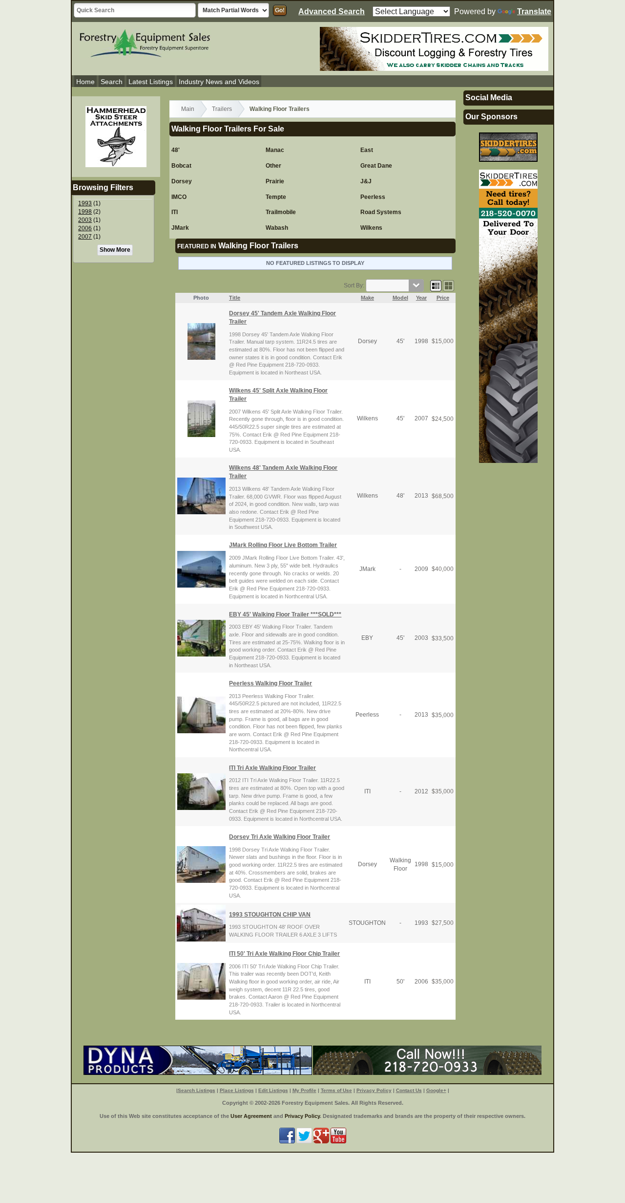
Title (234, 298)
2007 (85, 236)
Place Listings (237, 1090)
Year (421, 298)
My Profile (304, 1090)
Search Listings (196, 1090)
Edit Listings (273, 1090)
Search (112, 82)
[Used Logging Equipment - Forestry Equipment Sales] (145, 42)
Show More (115, 249)
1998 (85, 211)
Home (85, 82)
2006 (85, 228)
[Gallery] (448, 285)
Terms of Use (336, 1090)
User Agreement (251, 1116)
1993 (85, 203)
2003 (85, 220)
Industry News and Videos (219, 82)
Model (400, 298)
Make (367, 298)
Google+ (436, 1090)
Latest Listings (150, 82)
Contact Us (409, 1090)
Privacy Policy (374, 1090)
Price (443, 298)
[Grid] (435, 285)
